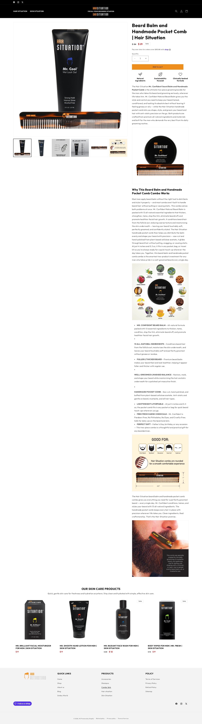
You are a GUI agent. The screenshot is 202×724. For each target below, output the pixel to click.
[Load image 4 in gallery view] (80, 148)
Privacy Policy (151, 683)
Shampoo (105, 683)
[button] (176, 11)
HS (80, 718)
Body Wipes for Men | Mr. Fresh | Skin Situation (165, 647)
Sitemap (149, 691)
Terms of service (123, 718)
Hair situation (106, 691)
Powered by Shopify (87, 718)
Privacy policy (111, 718)
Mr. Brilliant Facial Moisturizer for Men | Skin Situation (33, 647)
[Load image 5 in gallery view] (99, 148)
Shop (59, 683)
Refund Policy (151, 687)
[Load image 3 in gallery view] (61, 148)
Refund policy (100, 718)
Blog (59, 691)
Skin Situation (106, 695)
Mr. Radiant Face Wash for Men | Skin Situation (121, 647)
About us (60, 687)
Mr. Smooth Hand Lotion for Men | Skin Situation (78, 647)
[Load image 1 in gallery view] (22, 148)
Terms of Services (153, 679)
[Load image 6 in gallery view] (118, 148)
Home (59, 679)
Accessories (106, 679)
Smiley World (62, 695)
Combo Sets (106, 687)
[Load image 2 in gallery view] (41, 148)
